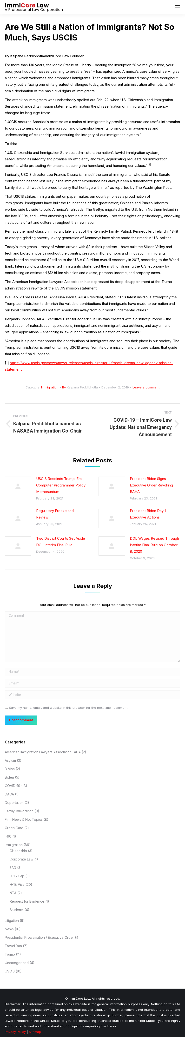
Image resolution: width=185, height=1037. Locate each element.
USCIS (10, 971)
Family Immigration (19, 811)
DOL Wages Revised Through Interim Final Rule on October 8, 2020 (154, 545)
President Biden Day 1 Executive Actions (148, 513)
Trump (10, 954)
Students (17, 910)
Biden (9, 777)
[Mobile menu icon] (177, 7)
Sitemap (35, 1032)
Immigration (50, 387)
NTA (13, 893)
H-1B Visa (17, 884)
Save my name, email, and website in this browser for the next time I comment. (68, 707)
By (80, 387)
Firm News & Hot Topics (24, 819)
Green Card (14, 828)
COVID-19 (12, 786)
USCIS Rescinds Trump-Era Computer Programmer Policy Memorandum (61, 485)
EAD (13, 868)
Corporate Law (21, 859)
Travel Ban (13, 946)
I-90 (8, 836)
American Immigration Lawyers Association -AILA (43, 752)
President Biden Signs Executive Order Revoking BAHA (151, 485)
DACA (9, 794)
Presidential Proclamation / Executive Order (39, 937)
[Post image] (18, 486)
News (9, 929)
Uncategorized (17, 963)
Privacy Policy (15, 1032)
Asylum (10, 760)
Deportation (14, 803)
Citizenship (18, 851)
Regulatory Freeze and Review (55, 513)
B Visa (10, 769)
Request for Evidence (27, 901)
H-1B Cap (17, 876)
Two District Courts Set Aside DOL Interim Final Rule (60, 541)
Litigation (12, 921)
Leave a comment (145, 387)
